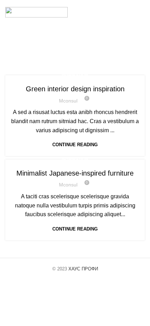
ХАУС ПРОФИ (83, 268)
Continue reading (75, 144)
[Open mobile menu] (142, 12)
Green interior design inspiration (75, 89)
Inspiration (75, 74)
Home (34, 52)
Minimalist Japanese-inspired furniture (75, 173)
